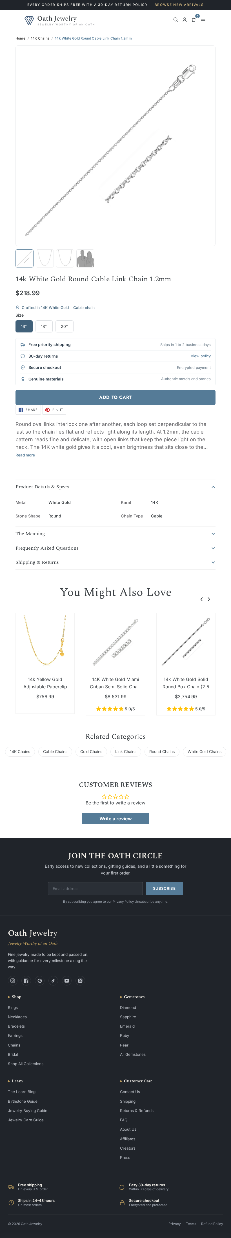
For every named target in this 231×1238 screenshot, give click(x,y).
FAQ (123, 1120)
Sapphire (128, 1017)
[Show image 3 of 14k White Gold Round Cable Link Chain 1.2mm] (65, 258)
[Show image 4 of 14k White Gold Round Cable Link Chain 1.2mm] (85, 258)
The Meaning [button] (30, 534)
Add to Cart (115, 397)
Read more (25, 455)
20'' (64, 326)
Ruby (124, 1035)
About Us (128, 1129)
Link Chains (125, 751)
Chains (14, 1045)
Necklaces (17, 1017)
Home (20, 38)
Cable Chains (55, 751)
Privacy (174, 1224)
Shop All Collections (25, 1063)
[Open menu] (203, 20)
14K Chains (40, 38)
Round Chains (162, 751)
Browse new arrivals (179, 5)
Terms (191, 1224)
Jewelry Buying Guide (27, 1110)
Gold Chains (91, 751)
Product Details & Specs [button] (42, 487)
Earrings (15, 1035)
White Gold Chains (204, 751)
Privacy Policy (124, 902)
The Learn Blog (21, 1091)
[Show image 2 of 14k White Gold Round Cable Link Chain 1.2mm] (45, 258)
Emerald (127, 1026)
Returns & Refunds (137, 1110)
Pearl (124, 1045)
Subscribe (164, 888)
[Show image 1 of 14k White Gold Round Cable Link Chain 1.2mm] (24, 258)
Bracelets (16, 1026)
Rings (13, 1007)
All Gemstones (133, 1054)
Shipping (128, 1101)
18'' (44, 326)
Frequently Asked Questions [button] (46, 548)
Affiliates (127, 1139)
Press (125, 1157)
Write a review (115, 818)
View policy (201, 356)
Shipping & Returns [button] (37, 562)
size (19, 315)
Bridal (13, 1054)
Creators (128, 1148)
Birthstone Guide (22, 1101)
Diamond (128, 1007)
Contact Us (130, 1091)
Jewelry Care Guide (26, 1120)
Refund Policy (212, 1224)
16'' (24, 326)
